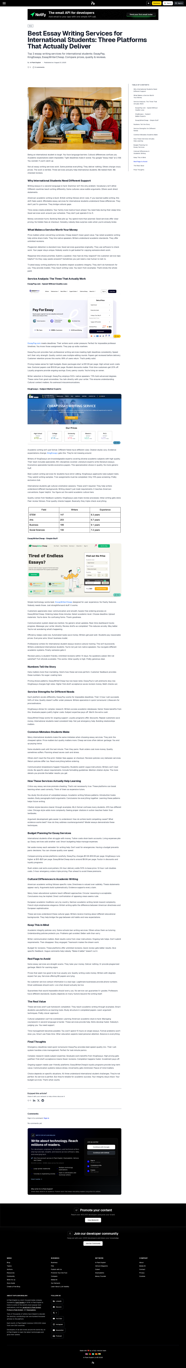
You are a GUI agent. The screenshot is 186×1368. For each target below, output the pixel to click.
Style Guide (11, 1283)
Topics (9, 1266)
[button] (93, 3)
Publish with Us (56, 1269)
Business (156, 3)
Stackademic (99, 1273)
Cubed (97, 1269)
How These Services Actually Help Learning (144, 140)
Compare (54, 1276)
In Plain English (100, 1262)
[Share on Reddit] (42, 1100)
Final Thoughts (139, 170)
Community (11, 1276)
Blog (8, 1262)
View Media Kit (93, 1220)
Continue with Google (101, 1147)
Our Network (55, 1283)
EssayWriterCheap (63, 602)
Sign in (169, 3)
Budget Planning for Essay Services (141, 146)
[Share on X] (38, 1100)
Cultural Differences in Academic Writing (141, 152)
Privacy (142, 1273)
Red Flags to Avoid (140, 161)
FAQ (52, 1266)
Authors (10, 1269)
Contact (142, 1269)
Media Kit (54, 1280)
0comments (39, 67)
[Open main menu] (4, 3)
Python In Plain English (15, 1310)
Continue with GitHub (101, 1153)
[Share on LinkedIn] (34, 1100)
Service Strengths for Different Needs (145, 129)
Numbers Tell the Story (142, 124)
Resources (11, 1273)
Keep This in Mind (140, 157)
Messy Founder (100, 1276)
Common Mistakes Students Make (146, 135)
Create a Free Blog (13, 1286)
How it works (35, 1179)
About (141, 1262)
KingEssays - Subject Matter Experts (143, 115)
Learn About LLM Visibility (60, 1286)
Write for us (11, 1280)
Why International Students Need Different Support (145, 90)
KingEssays (52, 453)
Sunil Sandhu (20, 1302)
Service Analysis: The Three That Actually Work (145, 103)
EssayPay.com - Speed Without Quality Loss (146, 109)
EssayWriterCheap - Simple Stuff (146, 120)
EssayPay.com (34, 343)
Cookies (142, 1276)
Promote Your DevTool (59, 1273)
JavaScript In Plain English (31, 1307)
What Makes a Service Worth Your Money (144, 96)
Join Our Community (93, 1243)
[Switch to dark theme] (148, 3)
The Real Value (139, 166)
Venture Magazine (101, 1266)
